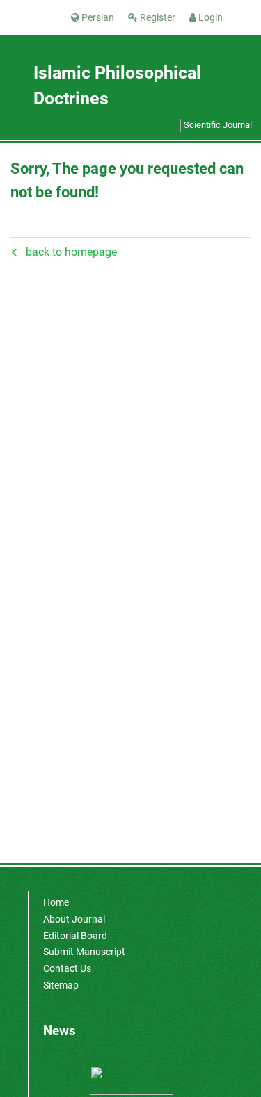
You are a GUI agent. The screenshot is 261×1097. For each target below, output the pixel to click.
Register (156, 17)
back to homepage (71, 252)
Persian (96, 17)
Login (209, 17)
